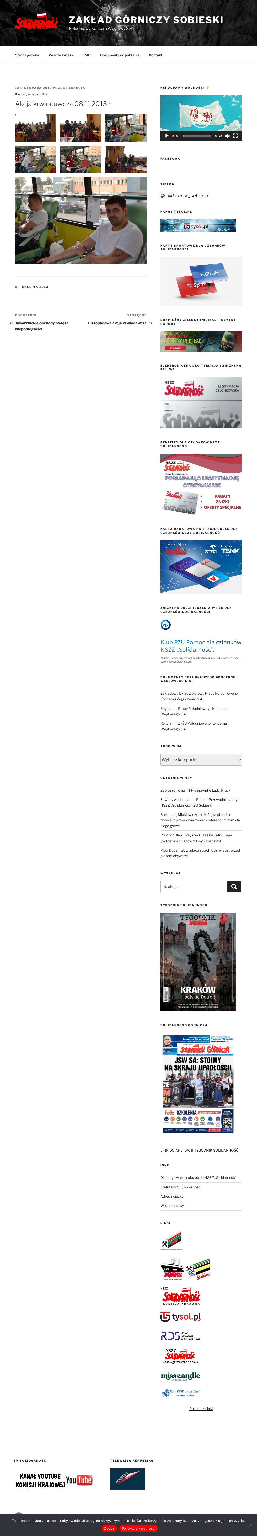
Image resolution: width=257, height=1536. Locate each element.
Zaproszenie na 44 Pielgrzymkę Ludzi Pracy (195, 790)
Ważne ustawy (172, 1205)
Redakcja (75, 88)
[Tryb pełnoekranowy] (235, 135)
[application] (201, 118)
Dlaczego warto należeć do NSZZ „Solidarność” (198, 1177)
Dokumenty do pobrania (120, 55)
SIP (88, 55)
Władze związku (62, 55)
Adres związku (172, 1196)
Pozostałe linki (201, 1408)
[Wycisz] (227, 135)
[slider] (197, 136)
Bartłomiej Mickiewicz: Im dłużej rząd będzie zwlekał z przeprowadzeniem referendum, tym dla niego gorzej (200, 820)
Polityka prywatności (138, 1528)
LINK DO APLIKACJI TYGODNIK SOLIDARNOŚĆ (199, 1150)
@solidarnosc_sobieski (184, 195)
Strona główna (27, 55)
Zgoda (109, 1528)
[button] (201, 118)
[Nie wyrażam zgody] (250, 1525)
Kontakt (155, 55)
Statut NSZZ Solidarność (180, 1187)
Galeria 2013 (35, 287)
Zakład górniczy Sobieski (146, 19)
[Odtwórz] (166, 135)
